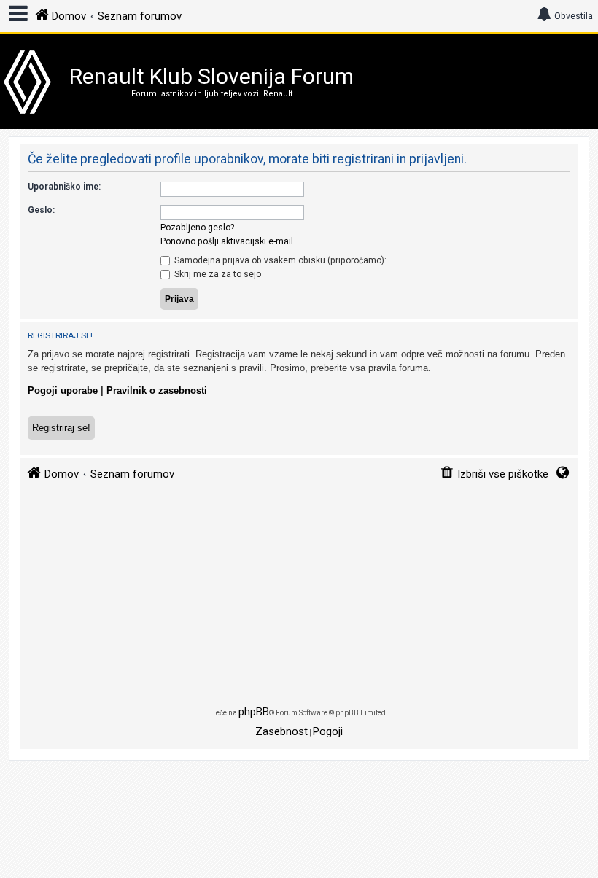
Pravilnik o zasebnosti (156, 390)
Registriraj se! (61, 427)
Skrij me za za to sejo (216, 274)
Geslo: (41, 210)
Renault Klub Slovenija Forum (211, 76)
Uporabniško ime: (64, 187)
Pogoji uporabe (63, 390)
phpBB (253, 711)
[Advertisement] (299, 600)
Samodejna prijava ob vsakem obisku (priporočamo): (279, 260)
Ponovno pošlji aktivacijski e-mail (226, 241)
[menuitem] (494, 474)
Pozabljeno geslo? (197, 227)
